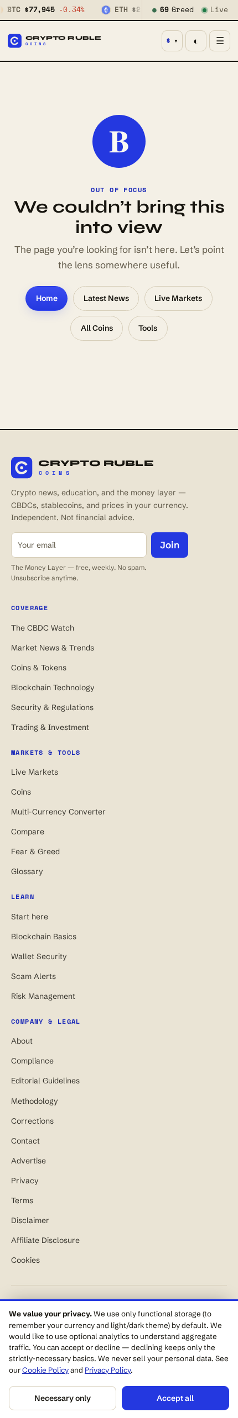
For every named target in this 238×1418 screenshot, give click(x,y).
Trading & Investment (50, 727)
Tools (147, 328)
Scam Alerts (33, 976)
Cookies (25, 1260)
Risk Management (43, 996)
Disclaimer (30, 1220)
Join (169, 545)
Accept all (175, 1398)
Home (47, 298)
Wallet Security (39, 956)
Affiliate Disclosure (45, 1240)
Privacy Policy (108, 1370)
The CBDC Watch (42, 628)
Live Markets (178, 298)
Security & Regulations (52, 707)
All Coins (97, 328)
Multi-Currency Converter (58, 812)
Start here (29, 917)
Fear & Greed (35, 851)
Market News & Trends (52, 648)
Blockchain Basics (43, 936)
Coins (21, 792)
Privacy (25, 1181)
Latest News (106, 298)
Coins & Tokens (38, 668)
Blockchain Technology (53, 687)
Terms (22, 1200)
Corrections (32, 1121)
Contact (25, 1141)
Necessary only (62, 1398)
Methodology (34, 1101)
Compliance (32, 1061)
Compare (27, 832)
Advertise (28, 1161)
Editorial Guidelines (45, 1081)
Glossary (27, 871)
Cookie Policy (45, 1370)
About (22, 1041)
